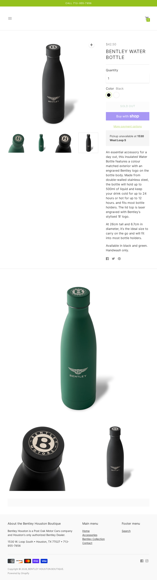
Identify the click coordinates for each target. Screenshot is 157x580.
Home (86, 530)
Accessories (89, 535)
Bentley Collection (93, 539)
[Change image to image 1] (17, 142)
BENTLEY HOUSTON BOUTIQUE (45, 569)
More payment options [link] (128, 126)
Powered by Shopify (18, 573)
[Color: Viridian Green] (116, 95)
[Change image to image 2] (41, 142)
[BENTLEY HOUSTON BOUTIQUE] (78, 18)
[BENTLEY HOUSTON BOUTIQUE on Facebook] (141, 560)
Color (110, 88)
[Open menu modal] (10, 18)
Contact (87, 543)
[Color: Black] (109, 95)
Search (126, 530)
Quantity (112, 70)
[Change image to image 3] (65, 142)
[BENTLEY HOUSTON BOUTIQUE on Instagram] (146, 560)
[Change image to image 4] (88, 143)
